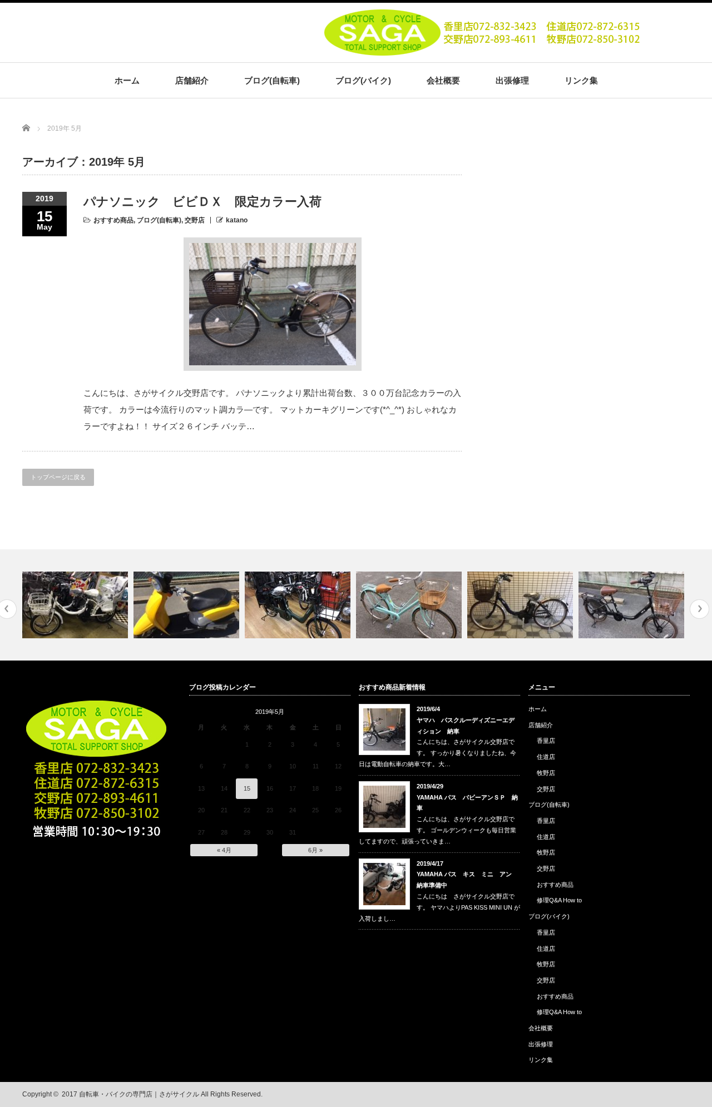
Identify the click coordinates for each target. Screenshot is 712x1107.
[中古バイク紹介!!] (188, 605)
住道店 (546, 756)
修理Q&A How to (559, 900)
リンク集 (581, 80)
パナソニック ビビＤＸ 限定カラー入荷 (202, 202)
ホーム (127, 80)
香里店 (546, 740)
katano (237, 220)
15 (247, 788)
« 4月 (224, 850)
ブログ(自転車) (272, 80)
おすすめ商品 (113, 220)
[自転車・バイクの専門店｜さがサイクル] (484, 52)
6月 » (315, 850)
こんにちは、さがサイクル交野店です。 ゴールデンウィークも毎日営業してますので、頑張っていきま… (437, 830)
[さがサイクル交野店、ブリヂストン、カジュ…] (410, 605)
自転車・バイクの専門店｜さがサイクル (139, 1094)
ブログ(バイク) (363, 80)
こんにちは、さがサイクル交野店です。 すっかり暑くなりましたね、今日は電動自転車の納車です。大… (437, 752)
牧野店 (546, 773)
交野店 (195, 220)
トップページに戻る (58, 477)
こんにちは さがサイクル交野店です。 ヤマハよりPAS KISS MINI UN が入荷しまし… (439, 907)
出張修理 (512, 80)
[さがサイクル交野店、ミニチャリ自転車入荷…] (632, 605)
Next (699, 609)
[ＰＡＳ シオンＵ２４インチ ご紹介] (521, 605)
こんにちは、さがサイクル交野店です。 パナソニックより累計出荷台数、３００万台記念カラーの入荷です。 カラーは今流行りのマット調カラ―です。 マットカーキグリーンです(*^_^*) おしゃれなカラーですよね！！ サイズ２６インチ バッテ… (272, 409)
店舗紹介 (192, 80)
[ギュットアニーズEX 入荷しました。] (299, 605)
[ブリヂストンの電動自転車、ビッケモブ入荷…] (76, 605)
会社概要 (443, 80)
